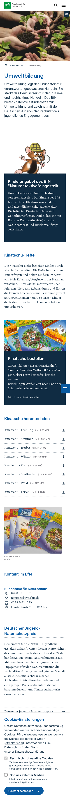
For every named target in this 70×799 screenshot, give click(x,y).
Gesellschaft (18, 65)
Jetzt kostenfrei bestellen (24, 397)
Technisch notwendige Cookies (31, 758)
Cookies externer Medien (27, 775)
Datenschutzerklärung (30, 751)
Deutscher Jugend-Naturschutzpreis (28, 711)
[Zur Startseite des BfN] (28, 5)
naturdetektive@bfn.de (25, 597)
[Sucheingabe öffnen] (55, 5)
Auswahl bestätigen (20, 791)
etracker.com (14, 743)
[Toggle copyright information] (66, 14)
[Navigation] (63, 5)
